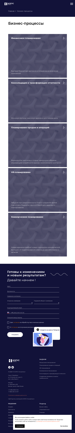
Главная (11, 11)
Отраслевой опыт (44, 409)
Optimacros (11, 409)
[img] (43, 339)
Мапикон (11, 426)
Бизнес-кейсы (43, 407)
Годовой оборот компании (43, 301)
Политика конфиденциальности (17, 395)
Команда (42, 412)
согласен (14, 327)
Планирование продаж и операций (49, 365)
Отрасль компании (13, 301)
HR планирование (44, 368)
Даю (11, 322)
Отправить (15, 334)
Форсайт (10, 420)
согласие (16, 322)
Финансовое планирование (47, 362)
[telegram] (9, 367)
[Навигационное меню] (71, 4)
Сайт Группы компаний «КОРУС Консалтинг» (21, 399)
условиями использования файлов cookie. (48, 421)
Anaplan (10, 407)
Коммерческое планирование (48, 371)
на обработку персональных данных (32, 322)
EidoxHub (11, 412)
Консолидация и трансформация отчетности (52, 373)
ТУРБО (10, 418)
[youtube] (12, 367)
